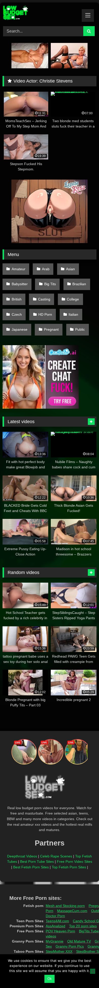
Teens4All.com (57, 921)
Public (80, 329)
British (17, 299)
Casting (44, 299)
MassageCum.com (72, 911)
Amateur (18, 269)
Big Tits (50, 284)
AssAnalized (55, 926)
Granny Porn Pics (70, 946)
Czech (17, 314)
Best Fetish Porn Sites (31, 867)
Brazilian (79, 284)
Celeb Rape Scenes (56, 856)
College (73, 299)
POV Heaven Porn (60, 931)
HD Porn (45, 314)
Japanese (19, 329)
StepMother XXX (59, 951)
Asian (70, 269)
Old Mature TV (79, 941)
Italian (73, 314)
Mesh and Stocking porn (65, 906)
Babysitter (20, 284)
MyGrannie (54, 941)
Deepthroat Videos (22, 856)
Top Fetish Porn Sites (69, 867)
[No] (92, 971)
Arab (46, 269)
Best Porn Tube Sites (37, 861)
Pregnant (51, 329)
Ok (49, 979)
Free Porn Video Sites (74, 861)
